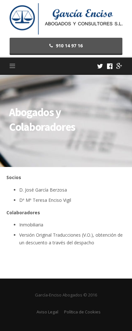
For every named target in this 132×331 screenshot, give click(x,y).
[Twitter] (100, 66)
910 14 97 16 (68, 46)
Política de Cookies (82, 312)
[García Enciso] (66, 18)
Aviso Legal (47, 312)
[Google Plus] (119, 66)
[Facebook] (109, 66)
